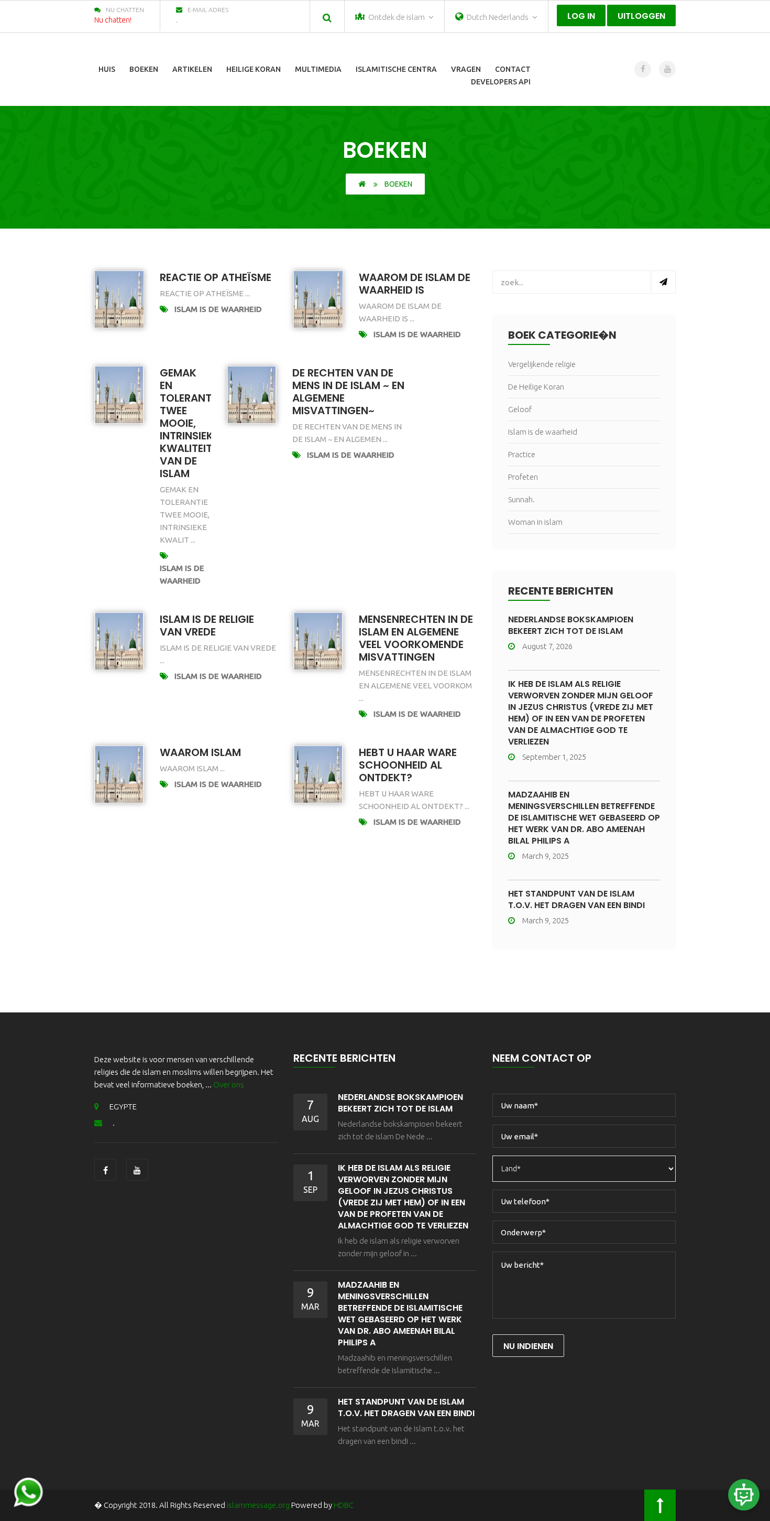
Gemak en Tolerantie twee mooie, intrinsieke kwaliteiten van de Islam (192, 423)
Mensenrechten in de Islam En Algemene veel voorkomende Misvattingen (416, 638)
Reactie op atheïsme (215, 277)
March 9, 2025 (545, 855)
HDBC (344, 1505)
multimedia (318, 69)
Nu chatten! (112, 20)
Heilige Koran (253, 69)
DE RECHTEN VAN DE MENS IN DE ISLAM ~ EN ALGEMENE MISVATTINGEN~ (348, 391)
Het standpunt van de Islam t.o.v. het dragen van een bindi (576, 899)
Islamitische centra (396, 69)
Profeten (523, 476)
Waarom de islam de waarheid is (414, 283)
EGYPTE (123, 1106)
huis (106, 69)
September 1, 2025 (554, 756)
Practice (521, 454)
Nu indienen (528, 1346)
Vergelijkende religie (542, 364)
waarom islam (200, 752)
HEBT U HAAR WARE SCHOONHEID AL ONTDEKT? (408, 765)
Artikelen (192, 69)
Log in (581, 16)
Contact (513, 69)
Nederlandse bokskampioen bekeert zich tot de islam (570, 625)
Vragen (466, 69)
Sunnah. (521, 499)
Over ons (228, 1084)
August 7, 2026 (547, 646)
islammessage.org (258, 1505)
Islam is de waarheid (218, 309)
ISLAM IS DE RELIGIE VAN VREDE (207, 625)
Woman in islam (535, 521)
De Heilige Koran (536, 386)
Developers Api (501, 82)
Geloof (520, 409)
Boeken (143, 69)
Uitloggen (641, 16)
